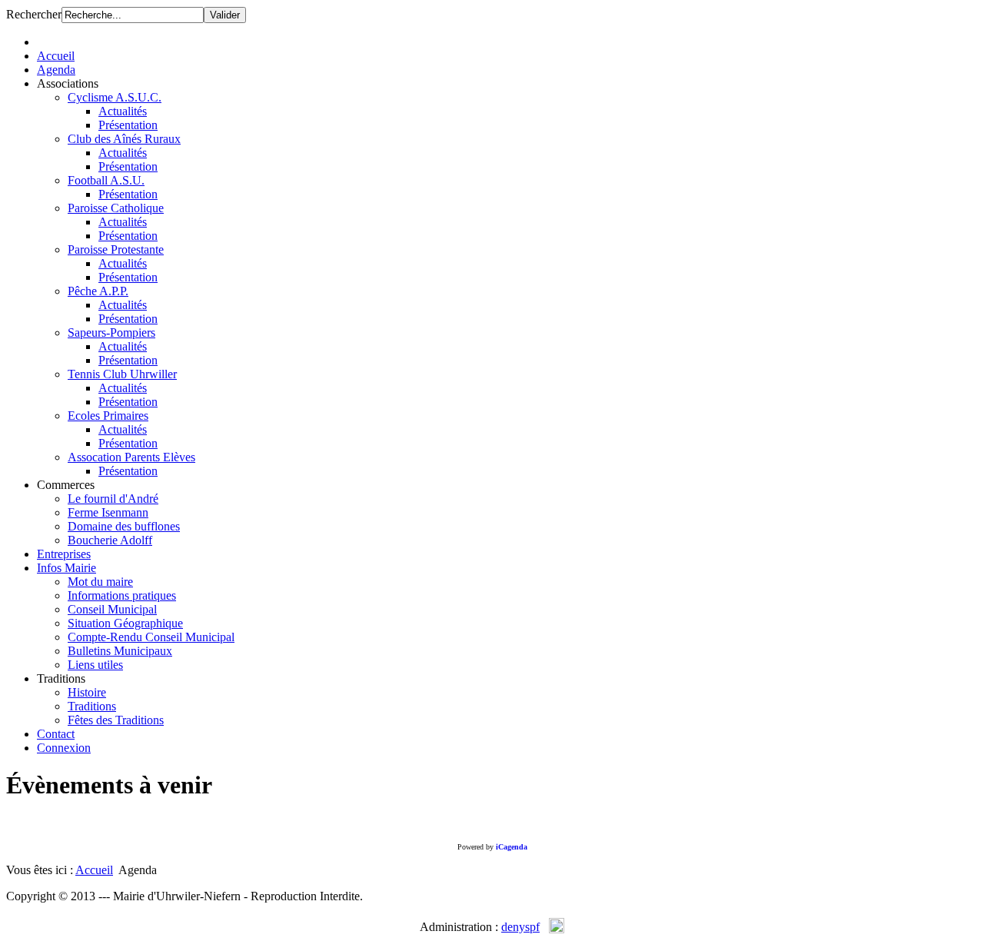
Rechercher (34, 14)
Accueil (94, 869)
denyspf (520, 926)
